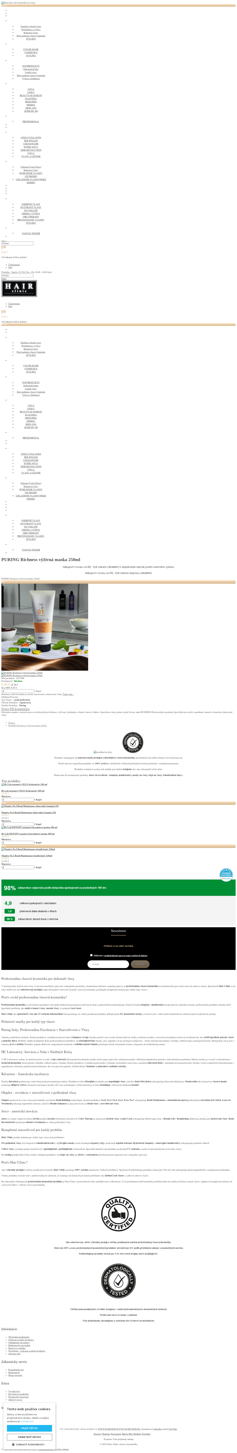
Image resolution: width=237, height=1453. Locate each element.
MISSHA (31, 104)
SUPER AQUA (31, 146)
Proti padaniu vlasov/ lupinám (31, 35)
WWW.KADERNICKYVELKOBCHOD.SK (119, 1429)
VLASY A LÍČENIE (31, 156)
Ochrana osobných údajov (21, 1340)
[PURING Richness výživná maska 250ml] (44, 670)
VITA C (31, 153)
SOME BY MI (31, 111)
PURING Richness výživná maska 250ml (27, 725)
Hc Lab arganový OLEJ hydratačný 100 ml (22, 790)
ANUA (31, 89)
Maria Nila (127, 1434)
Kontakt (146, 1434)
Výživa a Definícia (31, 78)
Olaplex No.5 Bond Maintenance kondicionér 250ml (26, 855)
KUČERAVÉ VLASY (30, 207)
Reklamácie (14, 1372)
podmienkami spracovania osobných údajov (126, 955)
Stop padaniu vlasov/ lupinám (31, 75)
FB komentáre (20, 709)
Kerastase (116, 1434)
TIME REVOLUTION (30, 150)
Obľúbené (5, 697)
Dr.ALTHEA (31, 98)
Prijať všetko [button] (29, 1428)
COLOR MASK (31, 49)
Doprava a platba (17, 1348)
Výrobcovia (14, 1391)
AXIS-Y (31, 92)
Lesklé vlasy (31, 72)
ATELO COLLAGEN (31, 137)
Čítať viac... (68, 694)
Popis (5, 709)
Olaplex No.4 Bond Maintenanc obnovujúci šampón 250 (28, 812)
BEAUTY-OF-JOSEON (31, 95)
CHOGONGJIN (31, 143)
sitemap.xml (14, 1353)
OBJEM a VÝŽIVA (31, 213)
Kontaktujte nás (16, 1369)
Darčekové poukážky (18, 1394)
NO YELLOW (31, 210)
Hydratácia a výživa (31, 29)
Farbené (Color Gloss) (31, 166)
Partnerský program (18, 1397)
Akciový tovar (15, 1399)
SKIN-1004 (31, 107)
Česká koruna (14, 265)
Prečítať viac (27, 1421)
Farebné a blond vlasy (31, 26)
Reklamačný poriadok (19, 1345)
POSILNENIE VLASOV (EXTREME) (31, 175)
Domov (11, 722)
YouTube (172, 1429)
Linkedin (157, 1429)
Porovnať (14, 697)
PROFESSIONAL (31, 121)
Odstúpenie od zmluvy (19, 1342)
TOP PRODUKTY (31, 66)
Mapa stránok (15, 1375)
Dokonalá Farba (31, 69)
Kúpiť (38, 691)
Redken (137, 1434)
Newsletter (118, 931)
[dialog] (29, 1426)
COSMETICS (30, 52)
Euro (10, 267)
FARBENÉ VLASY (31, 204)
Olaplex (106, 1434)
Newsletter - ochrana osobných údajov (26, 1351)
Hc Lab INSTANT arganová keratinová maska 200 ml (27, 833)
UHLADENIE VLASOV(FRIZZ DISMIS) (31, 181)
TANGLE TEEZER (31, 233)
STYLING (31, 38)
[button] (29, 1444)
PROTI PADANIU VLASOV (30, 219)
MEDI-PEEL (31, 101)
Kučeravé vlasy (31, 32)
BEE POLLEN (31, 140)
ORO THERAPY (31, 216)
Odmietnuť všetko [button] (29, 1437)
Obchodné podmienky (19, 1337)
